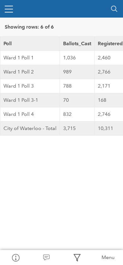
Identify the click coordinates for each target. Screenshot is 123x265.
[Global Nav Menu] (9, 8)
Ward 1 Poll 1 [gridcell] (18, 58)
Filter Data (77, 257)
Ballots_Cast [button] (77, 43)
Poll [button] (7, 43)
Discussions (46, 257)
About (15, 257)
